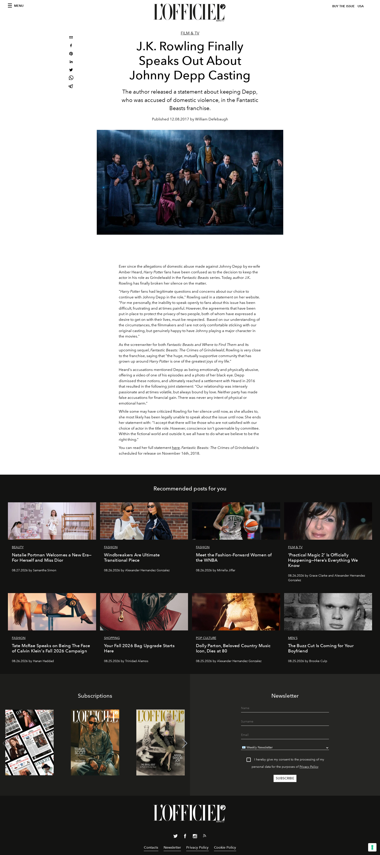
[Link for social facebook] (185, 837)
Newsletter (172, 847)
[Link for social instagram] (195, 837)
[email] (71, 38)
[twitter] (71, 70)
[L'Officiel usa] (190, 12)
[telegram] (71, 87)
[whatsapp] (71, 78)
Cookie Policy (225, 847)
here (176, 447)
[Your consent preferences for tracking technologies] (372, 847)
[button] (185, 743)
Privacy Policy (309, 767)
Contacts (151, 847)
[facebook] (71, 46)
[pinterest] (71, 54)
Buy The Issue (343, 6)
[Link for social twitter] (175, 837)
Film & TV (190, 33)
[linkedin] (71, 62)
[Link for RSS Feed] (204, 836)
